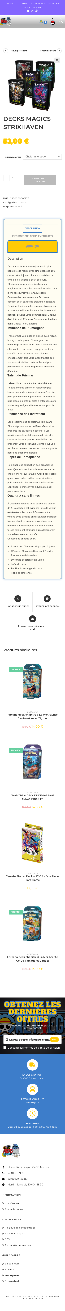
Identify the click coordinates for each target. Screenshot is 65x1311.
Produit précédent (18, 50)
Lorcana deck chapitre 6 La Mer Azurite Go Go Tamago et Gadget (32, 958)
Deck (19, 206)
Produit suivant (48, 50)
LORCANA (32, 712)
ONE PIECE (32, 873)
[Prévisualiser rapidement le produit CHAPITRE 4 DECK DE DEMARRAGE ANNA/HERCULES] (60, 741)
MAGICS (22, 202)
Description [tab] (32, 228)
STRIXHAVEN (13, 157)
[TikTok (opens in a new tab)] (36, 10)
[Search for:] (59, 21)
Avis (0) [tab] (32, 246)
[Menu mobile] (52, 21)
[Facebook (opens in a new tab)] (28, 10)
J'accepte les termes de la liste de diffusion (34, 1047)
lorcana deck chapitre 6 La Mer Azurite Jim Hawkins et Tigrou (33, 716)
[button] (57, 60)
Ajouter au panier (40, 180)
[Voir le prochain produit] (59, 50)
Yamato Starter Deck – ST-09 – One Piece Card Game (32, 878)
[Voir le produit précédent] (5, 50)
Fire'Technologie (32, 1298)
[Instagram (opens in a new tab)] (32, 10)
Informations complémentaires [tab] (32, 236)
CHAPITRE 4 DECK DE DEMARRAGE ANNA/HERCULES (32, 797)
